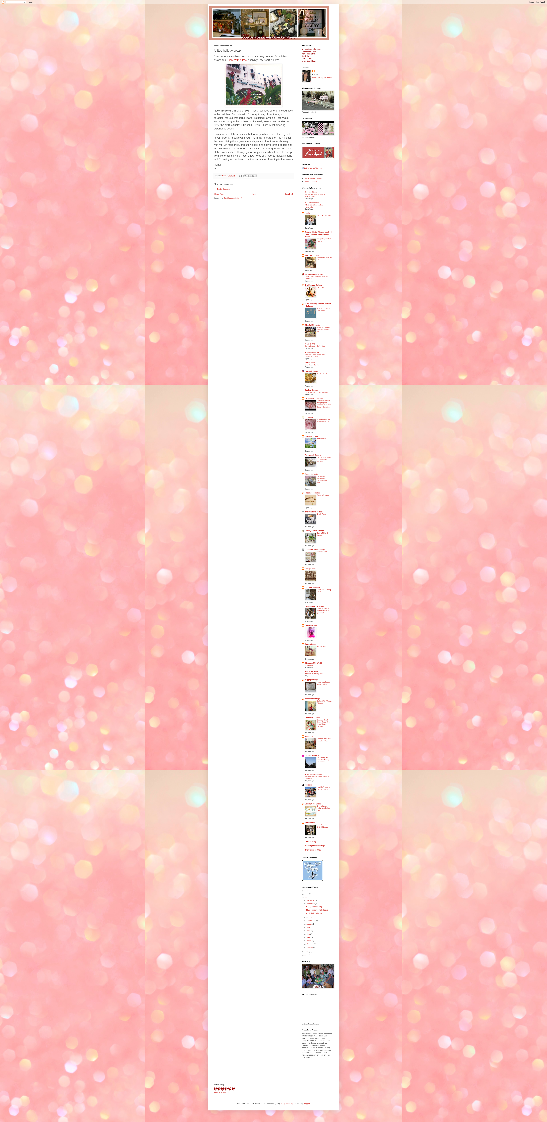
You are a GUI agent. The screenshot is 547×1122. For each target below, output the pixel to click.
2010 (307, 952)
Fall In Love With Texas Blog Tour (316, 392)
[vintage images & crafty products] (312, 881)
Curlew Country (311, 644)
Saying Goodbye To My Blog (315, 346)
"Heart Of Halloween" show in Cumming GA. (324, 329)
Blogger (307, 1104)
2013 (307, 891)
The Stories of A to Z (313, 850)
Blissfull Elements (312, 325)
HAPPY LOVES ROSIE (314, 274)
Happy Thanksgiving (314, 907)
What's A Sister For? (324, 215)
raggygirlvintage (311, 680)
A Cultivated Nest (312, 203)
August (309, 924)
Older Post (289, 194)
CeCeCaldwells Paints (313, 179)
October (310, 918)
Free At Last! (321, 438)
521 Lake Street (311, 436)
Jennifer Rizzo (311, 192)
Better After (310, 363)
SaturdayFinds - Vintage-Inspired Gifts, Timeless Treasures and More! (318, 234)
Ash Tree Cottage (312, 256)
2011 (307, 897)
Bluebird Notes (311, 625)
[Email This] (244, 176)
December (311, 900)
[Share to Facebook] (253, 176)
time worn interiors (312, 588)
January (310, 947)
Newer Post (218, 194)
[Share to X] (250, 176)
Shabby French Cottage (314, 531)
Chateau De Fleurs (312, 718)
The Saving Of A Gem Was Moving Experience (323, 760)
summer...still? (322, 552)
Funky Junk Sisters (313, 455)
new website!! (309, 665)
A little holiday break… (314, 913)
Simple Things (321, 514)
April (309, 937)
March (309, 941)
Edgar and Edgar (312, 672)
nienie (307, 213)
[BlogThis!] (247, 176)
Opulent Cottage (311, 390)
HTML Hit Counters (221, 1093)
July (308, 928)
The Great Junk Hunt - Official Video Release (324, 459)
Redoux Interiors (310, 181)
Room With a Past (237, 60)
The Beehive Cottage (313, 285)
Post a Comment (223, 189)
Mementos (309, 737)
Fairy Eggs (320, 287)
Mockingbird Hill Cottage (315, 846)
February (310, 944)
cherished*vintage (312, 699)
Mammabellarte (311, 474)
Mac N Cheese (322, 373)
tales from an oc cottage (315, 550)
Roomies (308, 785)
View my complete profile (322, 78)
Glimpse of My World (313, 663)
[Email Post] (240, 176)
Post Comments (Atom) (233, 198)
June (309, 931)
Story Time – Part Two (312, 365)
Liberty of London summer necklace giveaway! (323, 611)
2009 (307, 955)
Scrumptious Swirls (313, 804)
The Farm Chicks (312, 352)
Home (254, 194)
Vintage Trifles (311, 569)
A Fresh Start (321, 646)
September (311, 921)
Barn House (310, 823)
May (308, 934)
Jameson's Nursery (323, 495)
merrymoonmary (287, 1104)
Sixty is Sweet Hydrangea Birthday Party (324, 808)
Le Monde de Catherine (314, 606)
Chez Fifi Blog (310, 842)
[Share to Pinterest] (255, 176)
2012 (307, 894)
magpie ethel (310, 344)
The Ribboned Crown (313, 774)
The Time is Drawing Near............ (316, 674)
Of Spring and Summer (314, 398)
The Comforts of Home (314, 512)
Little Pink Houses (312, 756)
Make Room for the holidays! (317, 910)
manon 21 (309, 417)
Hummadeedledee (312, 493)
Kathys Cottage (311, 371)
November (311, 904)
